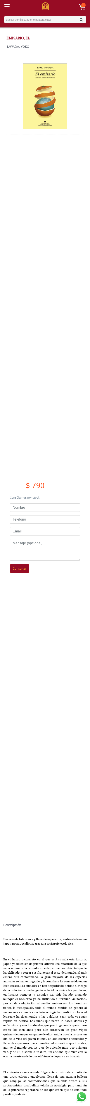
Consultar (19, 568)
